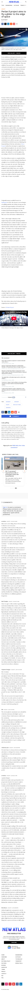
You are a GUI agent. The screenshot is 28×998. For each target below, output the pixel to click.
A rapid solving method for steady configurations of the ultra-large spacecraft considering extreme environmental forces (13, 390)
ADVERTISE (4, 967)
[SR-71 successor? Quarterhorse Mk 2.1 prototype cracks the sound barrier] (14, 463)
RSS (2, 975)
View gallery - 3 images (14, 53)
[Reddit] (11, 24)
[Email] (17, 24)
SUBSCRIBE (4, 957)
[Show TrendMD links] (25, 397)
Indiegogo (4, 202)
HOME (2, 955)
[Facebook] (2, 24)
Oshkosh (8, 407)
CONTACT (3, 973)
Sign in (5, 507)
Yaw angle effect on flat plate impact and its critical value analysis (13, 378)
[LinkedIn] (8, 24)
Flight (7, 404)
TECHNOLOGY (18, 959)
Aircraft (3, 9)
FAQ (2, 977)
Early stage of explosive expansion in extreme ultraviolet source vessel (13, 361)
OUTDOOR (16, 5)
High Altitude (17, 404)
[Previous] (3, 471)
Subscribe (14, 942)
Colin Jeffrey (5, 423)
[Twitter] (5, 24)
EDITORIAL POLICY (5, 961)
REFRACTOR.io (18, 963)
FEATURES (3, 963)
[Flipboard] (14, 24)
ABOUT (3, 959)
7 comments (15, 416)
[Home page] (14, 2)
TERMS (3, 969)
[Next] (24, 471)
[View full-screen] (26, 29)
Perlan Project (10, 307)
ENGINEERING (9, 5)
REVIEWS (3, 965)
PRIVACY (3, 971)
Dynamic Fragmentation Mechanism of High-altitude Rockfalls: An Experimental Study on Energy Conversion (13, 366)
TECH (2, 5)
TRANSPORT (23, 5)
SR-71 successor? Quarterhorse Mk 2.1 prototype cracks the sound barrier (12, 473)
